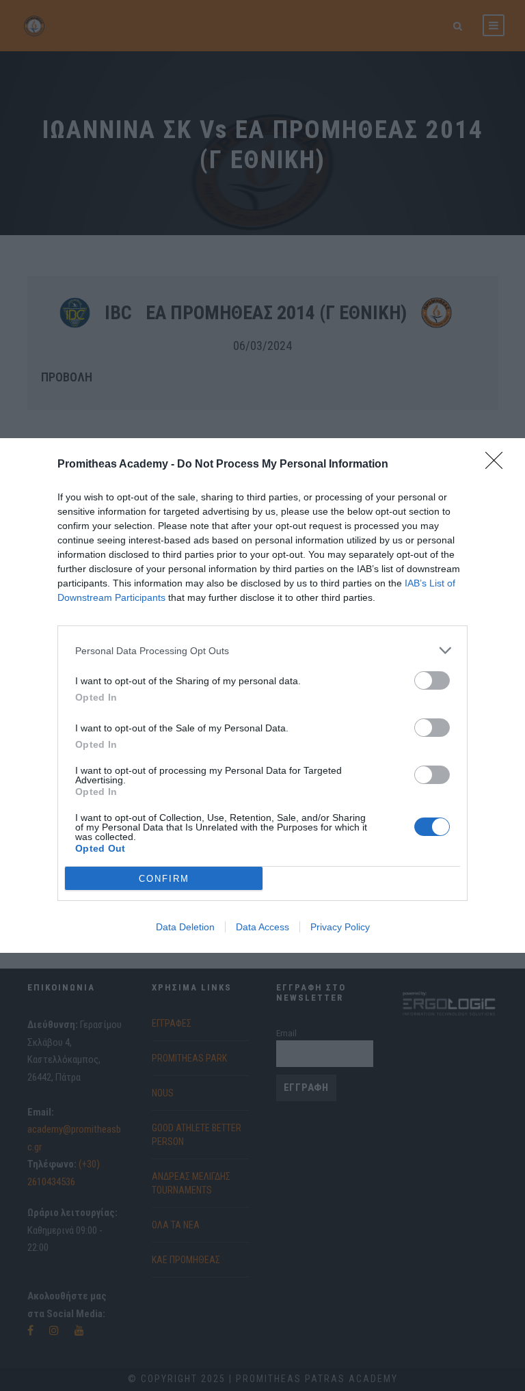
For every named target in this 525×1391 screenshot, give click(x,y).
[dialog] (262, 695)
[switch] (432, 680)
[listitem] (262, 650)
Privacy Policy (340, 926)
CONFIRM (164, 879)
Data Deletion (185, 926)
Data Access (262, 926)
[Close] (498, 465)
